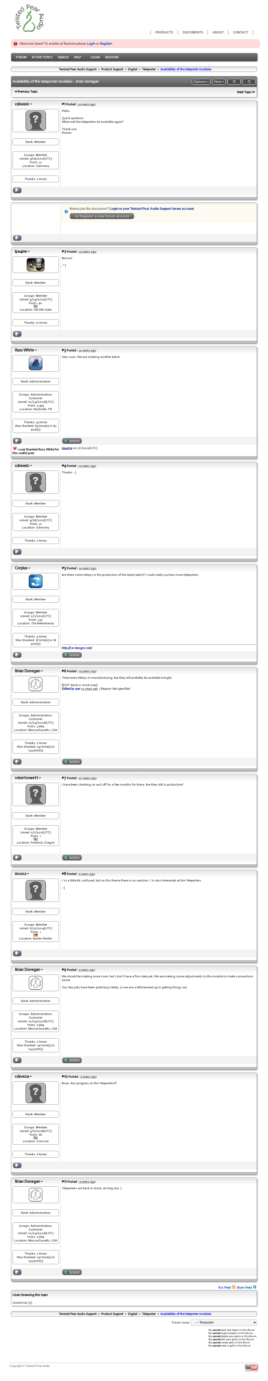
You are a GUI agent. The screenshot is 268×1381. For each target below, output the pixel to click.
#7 (64, 777)
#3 (64, 350)
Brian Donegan (27, 671)
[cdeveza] (36, 1102)
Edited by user (71, 688)
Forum (21, 57)
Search (63, 57)
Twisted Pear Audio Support (78, 69)
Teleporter (149, 69)
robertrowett (26, 777)
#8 (64, 873)
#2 (64, 251)
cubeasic (22, 104)
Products (164, 32)
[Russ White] (35, 369)
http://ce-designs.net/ (77, 648)
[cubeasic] (36, 129)
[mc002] (36, 899)
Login (91, 43)
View (217, 81)
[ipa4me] (35, 270)
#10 (65, 1076)
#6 (64, 671)
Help (77, 57)
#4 (64, 465)
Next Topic (244, 92)
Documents (193, 32)
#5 (64, 568)
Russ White (24, 350)
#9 (64, 969)
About (218, 32)
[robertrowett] (36, 803)
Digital (132, 69)
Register (106, 43)
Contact (240, 32)
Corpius (21, 568)
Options (199, 81)
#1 (63, 104)
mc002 (20, 873)
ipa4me (21, 251)
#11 (64, 1181)
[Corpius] (35, 587)
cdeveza (22, 1076)
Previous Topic (28, 91)
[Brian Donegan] (35, 690)
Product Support (112, 69)
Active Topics (42, 57)
